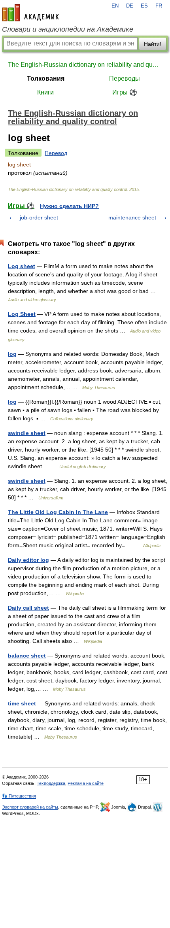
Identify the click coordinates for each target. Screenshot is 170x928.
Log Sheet (22, 314)
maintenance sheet (132, 217)
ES (144, 6)
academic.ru (30, 12)
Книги (45, 92)
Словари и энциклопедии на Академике (67, 29)
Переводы (124, 78)
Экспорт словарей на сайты (30, 807)
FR (158, 6)
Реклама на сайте (86, 783)
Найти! (152, 44)
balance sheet (27, 655)
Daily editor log (28, 560)
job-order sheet (39, 217)
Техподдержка (51, 783)
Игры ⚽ (124, 92)
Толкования (45, 78)
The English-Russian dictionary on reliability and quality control (85, 64)
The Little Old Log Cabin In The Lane (58, 512)
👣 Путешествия (19, 796)
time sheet (22, 703)
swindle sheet (26, 433)
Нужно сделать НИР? (69, 206)
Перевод (56, 153)
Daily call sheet (28, 608)
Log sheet (21, 266)
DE (129, 6)
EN (115, 6)
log (12, 354)
